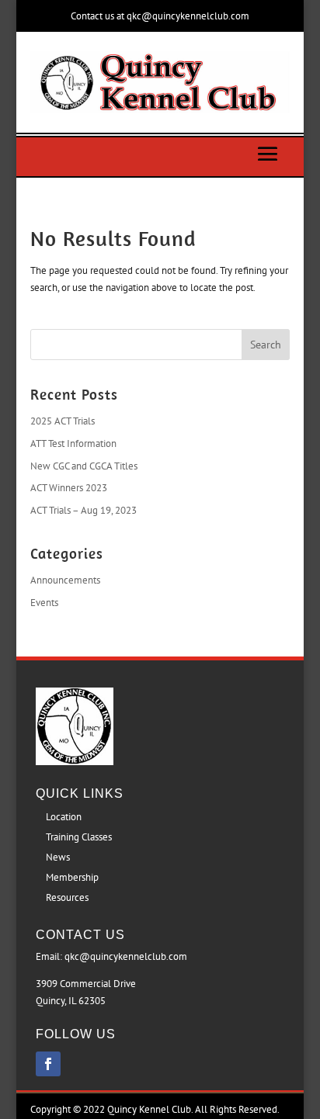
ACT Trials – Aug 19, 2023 (83, 510)
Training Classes (79, 837)
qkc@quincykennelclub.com (125, 956)
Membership (72, 877)
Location (64, 816)
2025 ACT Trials (62, 421)
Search (265, 345)
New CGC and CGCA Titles (83, 466)
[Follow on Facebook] (48, 1063)
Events (44, 602)
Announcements (65, 580)
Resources (67, 897)
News (58, 857)
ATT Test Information (73, 443)
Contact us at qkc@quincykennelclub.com (160, 16)
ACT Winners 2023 (68, 487)
